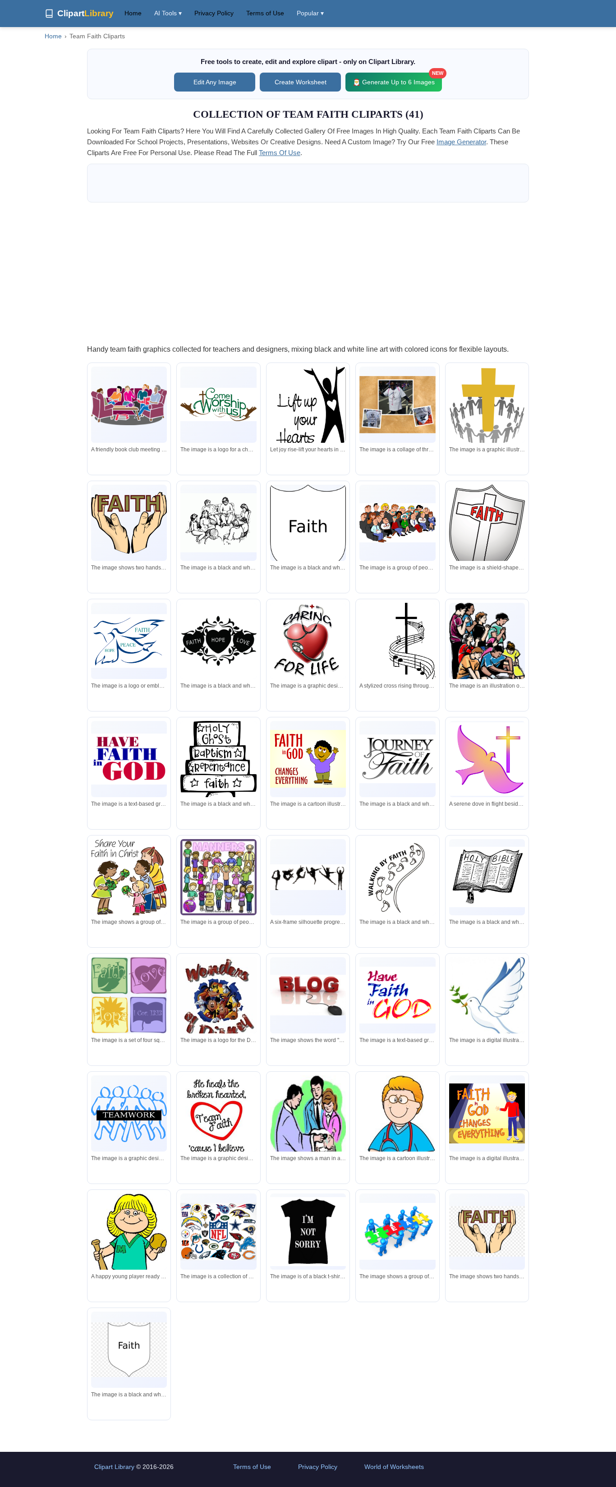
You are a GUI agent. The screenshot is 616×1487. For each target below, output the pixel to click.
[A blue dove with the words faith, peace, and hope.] (129, 641)
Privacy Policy (214, 13)
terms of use (279, 152)
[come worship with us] (218, 404)
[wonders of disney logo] (218, 1000)
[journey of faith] (397, 758)
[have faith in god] (129, 759)
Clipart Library (114, 1466)
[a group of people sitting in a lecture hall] (397, 522)
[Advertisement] (308, 273)
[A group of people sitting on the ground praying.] (487, 645)
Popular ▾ (310, 13)
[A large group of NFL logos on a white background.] (218, 1231)
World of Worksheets (394, 1466)
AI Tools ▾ (168, 13)
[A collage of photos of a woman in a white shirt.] (397, 404)
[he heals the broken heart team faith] (218, 1121)
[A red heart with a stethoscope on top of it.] (308, 641)
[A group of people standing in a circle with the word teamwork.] (129, 1113)
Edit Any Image (214, 82)
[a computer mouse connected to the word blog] (308, 995)
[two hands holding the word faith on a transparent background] (487, 1231)
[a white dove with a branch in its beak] (487, 1004)
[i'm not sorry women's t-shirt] (308, 1231)
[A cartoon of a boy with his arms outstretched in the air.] (308, 759)
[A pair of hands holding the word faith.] (129, 522)
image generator (461, 142)
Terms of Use (265, 13)
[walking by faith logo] (397, 877)
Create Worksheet (300, 82)
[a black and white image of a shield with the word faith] (308, 534)
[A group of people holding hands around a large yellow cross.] (487, 406)
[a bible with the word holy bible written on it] (487, 877)
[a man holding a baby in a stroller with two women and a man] (308, 1127)
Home (133, 13)
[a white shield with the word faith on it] (129, 1349)
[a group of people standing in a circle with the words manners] (218, 877)
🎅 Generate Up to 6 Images (397, 79)
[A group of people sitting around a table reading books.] (218, 522)
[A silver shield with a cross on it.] (487, 531)
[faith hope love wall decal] (218, 641)
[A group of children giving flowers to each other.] (129, 877)
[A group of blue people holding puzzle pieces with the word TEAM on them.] (397, 1231)
